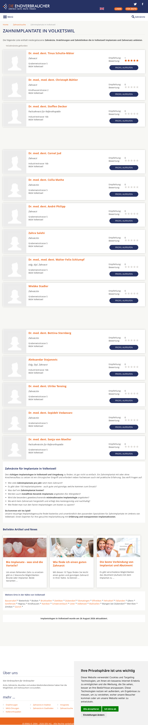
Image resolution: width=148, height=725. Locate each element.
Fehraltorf (108, 600)
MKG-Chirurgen (12, 708)
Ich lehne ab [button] (110, 709)
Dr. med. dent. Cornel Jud (44, 153)
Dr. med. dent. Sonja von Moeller (49, 439)
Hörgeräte (64, 704)
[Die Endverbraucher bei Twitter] (135, 4)
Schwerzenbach (59, 603)
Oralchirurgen (12, 704)
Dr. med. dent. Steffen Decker (47, 106)
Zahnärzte (140, 16)
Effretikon (96, 600)
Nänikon (46, 603)
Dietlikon (58, 600)
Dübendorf (70, 600)
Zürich (18, 606)
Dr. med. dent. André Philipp (46, 206)
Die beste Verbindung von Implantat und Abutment (116, 563)
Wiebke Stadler (38, 286)
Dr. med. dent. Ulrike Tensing (47, 386)
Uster (72, 603)
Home (5, 24)
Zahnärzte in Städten (42, 704)
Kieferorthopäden (13, 711)
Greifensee (10, 603)
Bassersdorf (11, 600)
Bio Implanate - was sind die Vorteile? (24, 563)
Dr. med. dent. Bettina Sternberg (49, 333)
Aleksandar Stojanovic (43, 359)
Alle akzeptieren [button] (91, 709)
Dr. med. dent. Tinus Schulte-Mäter (51, 53)
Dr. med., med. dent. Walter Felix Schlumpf (56, 259)
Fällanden (120, 600)
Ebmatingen (84, 600)
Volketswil (82, 603)
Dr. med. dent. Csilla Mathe (46, 180)
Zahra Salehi (36, 233)
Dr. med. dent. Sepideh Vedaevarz (50, 412)
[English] (102, 8)
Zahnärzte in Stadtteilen (43, 708)
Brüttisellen (46, 600)
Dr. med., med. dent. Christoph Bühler (53, 80)
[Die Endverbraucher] (26, 7)
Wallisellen (94, 603)
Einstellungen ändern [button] (93, 715)
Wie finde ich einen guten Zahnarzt (69, 563)
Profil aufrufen (124, 67)
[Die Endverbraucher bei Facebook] (142, 4)
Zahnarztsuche (19, 24)
